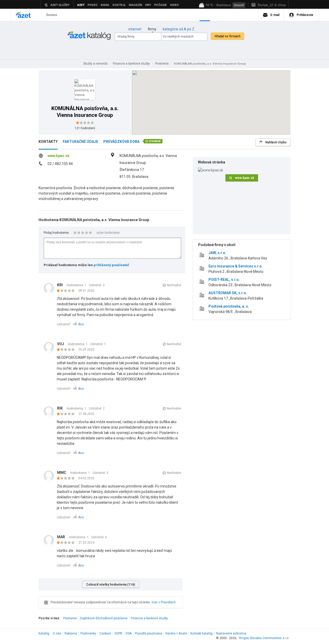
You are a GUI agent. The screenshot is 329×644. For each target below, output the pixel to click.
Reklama (71, 633)
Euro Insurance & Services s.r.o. (235, 266)
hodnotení (85, 128)
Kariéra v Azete (176, 633)
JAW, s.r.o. (217, 253)
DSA (129, 633)
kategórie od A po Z (178, 29)
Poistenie (70, 618)
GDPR (118, 633)
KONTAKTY (48, 142)
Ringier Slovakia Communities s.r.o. (264, 638)
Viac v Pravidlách (163, 602)
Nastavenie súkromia (231, 633)
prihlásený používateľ (111, 265)
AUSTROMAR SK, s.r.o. (227, 293)
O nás (57, 633)
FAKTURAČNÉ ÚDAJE (80, 142)
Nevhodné (174, 285)
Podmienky (88, 633)
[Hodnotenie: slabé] (67, 291)
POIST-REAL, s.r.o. (224, 279)
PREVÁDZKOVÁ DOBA (121, 142)
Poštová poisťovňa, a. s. (228, 306)
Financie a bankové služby (149, 618)
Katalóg (44, 633)
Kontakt (201, 633)
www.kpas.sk (58, 156)
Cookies (105, 633)
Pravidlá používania (148, 633)
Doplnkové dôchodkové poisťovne (103, 618)
